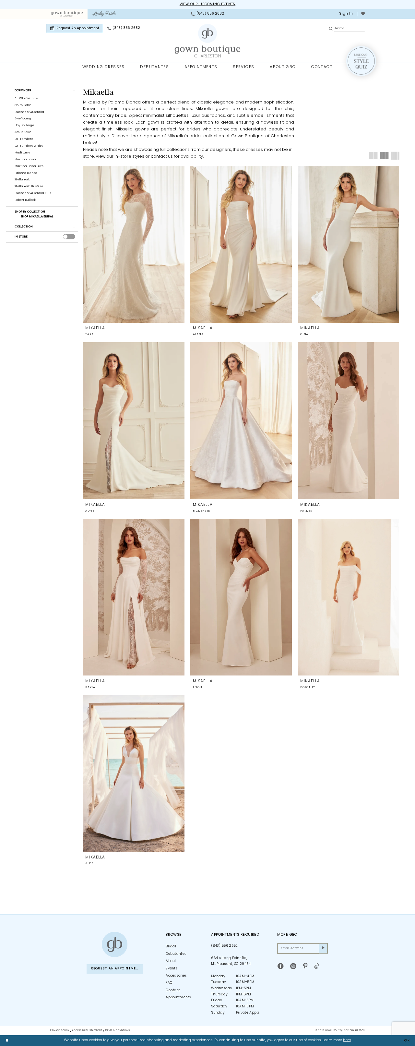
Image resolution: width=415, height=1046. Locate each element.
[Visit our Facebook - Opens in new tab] (280, 966)
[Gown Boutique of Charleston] (114, 944)
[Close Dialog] (7, 1040)
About (171, 961)
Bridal (171, 946)
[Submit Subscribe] (323, 948)
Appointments (178, 997)
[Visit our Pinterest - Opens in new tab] (305, 966)
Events (172, 968)
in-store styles (129, 156)
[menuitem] (66, 14)
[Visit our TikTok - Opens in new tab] (316, 966)
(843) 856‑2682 (224, 946)
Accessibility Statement (87, 1030)
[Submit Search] (331, 28)
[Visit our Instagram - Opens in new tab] (293, 966)
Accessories (176, 976)
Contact (173, 990)
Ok (407, 1040)
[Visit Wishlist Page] (363, 14)
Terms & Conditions (117, 1030)
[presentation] (69, 236)
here (347, 1040)
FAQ (169, 983)
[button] (345, 14)
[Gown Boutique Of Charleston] (208, 41)
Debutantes (176, 954)
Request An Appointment (116, 968)
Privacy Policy (59, 1030)
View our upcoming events (207, 4)
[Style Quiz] (361, 61)
